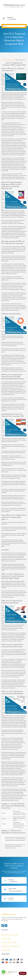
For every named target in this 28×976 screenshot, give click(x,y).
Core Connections (10, 59)
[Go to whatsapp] (3, 972)
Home (2, 59)
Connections (4, 942)
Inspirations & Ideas (5, 950)
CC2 (14, 934)
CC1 (11, 934)
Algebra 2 (15, 942)
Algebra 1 (10, 942)
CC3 (17, 934)
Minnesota (16, 946)
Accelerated (10, 946)
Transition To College (6, 938)
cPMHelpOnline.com (8, 914)
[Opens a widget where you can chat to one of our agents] (23, 973)
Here (13, 899)
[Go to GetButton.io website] (3, 974)
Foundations (4, 946)
